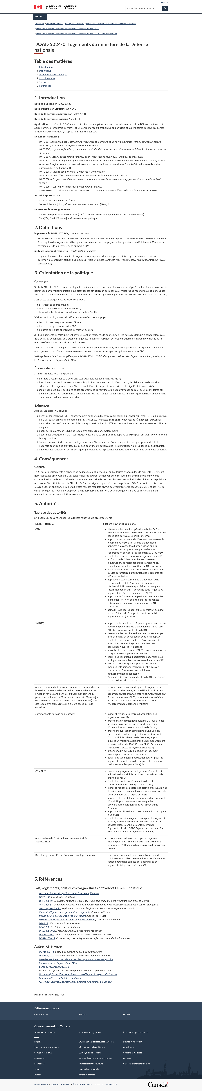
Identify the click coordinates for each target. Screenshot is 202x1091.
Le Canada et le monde (89, 1069)
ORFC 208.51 (46, 904)
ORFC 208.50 (46, 900)
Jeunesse (127, 1058)
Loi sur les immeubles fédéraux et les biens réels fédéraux (69, 893)
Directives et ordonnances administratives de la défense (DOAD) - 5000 (67, 28)
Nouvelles (83, 1014)
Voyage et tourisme (43, 1052)
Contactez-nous (41, 1014)
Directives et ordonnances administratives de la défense (111, 23)
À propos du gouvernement (135, 1032)
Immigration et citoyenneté (46, 1047)
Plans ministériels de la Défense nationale (60, 978)
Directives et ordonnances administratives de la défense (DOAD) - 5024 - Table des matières (76, 33)
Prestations (39, 1063)
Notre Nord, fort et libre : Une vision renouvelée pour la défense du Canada (78, 974)
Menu (41, 16)
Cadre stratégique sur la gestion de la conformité (64, 912)
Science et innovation (132, 1041)
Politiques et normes (74, 23)
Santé (36, 1069)
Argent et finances (87, 1074)
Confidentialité (110, 1084)
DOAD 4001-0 (46, 951)
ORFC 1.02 (44, 897)
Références (45, 85)
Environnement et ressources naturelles (96, 1041)
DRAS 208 (44, 927)
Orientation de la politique (53, 74)
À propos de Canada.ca (83, 1084)
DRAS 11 (43, 923)
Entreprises (39, 1058)
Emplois (126, 1014)
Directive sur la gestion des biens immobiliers (62, 915)
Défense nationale (54, 23)
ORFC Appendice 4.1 (50, 908)
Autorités (44, 82)
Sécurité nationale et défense (92, 1047)
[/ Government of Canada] (55, 7)
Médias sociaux (41, 1084)
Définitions (45, 70)
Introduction (46, 67)
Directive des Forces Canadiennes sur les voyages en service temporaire (76, 959)
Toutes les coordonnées (45, 1032)
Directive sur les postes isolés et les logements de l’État (67, 919)
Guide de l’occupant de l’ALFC (54, 966)
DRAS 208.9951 (47, 930)
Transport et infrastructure (91, 1063)
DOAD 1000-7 (46, 934)
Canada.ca (39, 23)
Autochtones (129, 1047)
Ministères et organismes (90, 1032)
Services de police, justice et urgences (95, 1058)
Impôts (37, 1074)
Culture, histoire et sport (90, 1052)
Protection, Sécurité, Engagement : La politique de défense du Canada (75, 981)
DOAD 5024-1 (46, 955)
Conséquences (47, 78)
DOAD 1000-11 (47, 938)
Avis (98, 1084)
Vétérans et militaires (132, 1052)
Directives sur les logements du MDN (58, 963)
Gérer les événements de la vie (136, 1063)
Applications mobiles (60, 1084)
